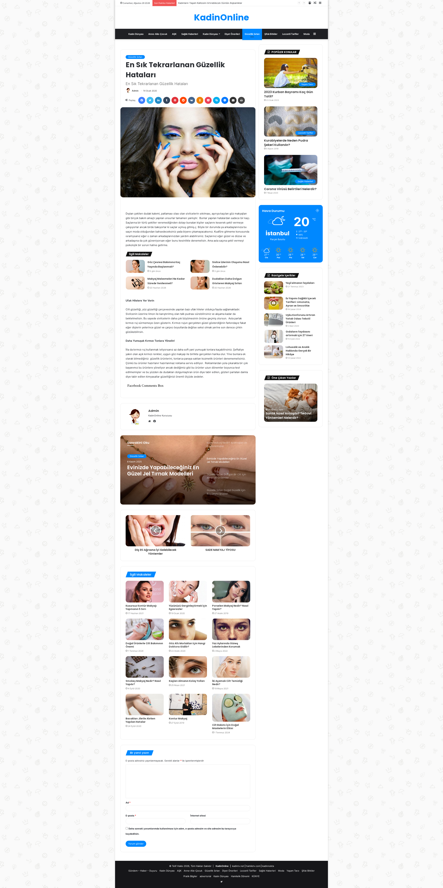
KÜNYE (256, 876)
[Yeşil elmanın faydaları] (273, 287)
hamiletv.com (253, 866)
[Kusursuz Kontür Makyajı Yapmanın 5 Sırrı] (145, 591)
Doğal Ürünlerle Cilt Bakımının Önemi (144, 645)
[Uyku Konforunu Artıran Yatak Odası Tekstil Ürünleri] (273, 319)
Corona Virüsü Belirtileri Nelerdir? (290, 189)
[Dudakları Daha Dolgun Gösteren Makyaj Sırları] (200, 283)
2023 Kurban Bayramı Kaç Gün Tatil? (288, 94)
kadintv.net (238, 866)
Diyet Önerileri (232, 34)
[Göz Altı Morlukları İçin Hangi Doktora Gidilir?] (188, 629)
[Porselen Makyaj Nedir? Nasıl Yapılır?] (231, 591)
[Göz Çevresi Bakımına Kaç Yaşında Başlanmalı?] (135, 266)
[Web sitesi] (150, 421)
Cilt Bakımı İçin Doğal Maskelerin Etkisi (225, 726)
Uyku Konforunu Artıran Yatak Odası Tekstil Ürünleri (300, 318)
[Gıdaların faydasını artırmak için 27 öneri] (273, 336)
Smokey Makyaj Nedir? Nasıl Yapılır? (143, 682)
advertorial (205, 876)
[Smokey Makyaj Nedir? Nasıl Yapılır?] (145, 667)
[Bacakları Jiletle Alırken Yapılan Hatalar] (145, 704)
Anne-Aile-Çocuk (157, 34)
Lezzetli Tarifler (290, 34)
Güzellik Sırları (252, 34)
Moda (307, 34)
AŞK (174, 34)
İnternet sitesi (198, 815)
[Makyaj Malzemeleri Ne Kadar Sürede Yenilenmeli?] (135, 283)
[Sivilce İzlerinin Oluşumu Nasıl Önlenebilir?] (200, 266)
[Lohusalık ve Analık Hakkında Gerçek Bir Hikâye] (273, 351)
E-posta (131, 815)
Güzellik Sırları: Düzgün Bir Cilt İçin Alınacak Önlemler (162, 470)
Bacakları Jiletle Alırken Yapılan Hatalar (140, 720)
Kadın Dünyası (135, 34)
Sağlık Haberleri (189, 34)
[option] (188, 470)
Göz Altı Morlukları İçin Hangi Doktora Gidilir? (187, 645)
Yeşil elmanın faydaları (300, 283)
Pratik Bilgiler (190, 876)
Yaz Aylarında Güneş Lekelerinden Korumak (226, 645)
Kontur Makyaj (178, 718)
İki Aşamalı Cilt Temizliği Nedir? (227, 682)
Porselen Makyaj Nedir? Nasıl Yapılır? (230, 607)
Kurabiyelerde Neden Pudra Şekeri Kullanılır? (286, 142)
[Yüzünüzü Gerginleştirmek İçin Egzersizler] (188, 591)
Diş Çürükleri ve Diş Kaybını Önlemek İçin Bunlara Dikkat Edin (288, 413)
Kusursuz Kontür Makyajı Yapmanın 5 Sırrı (141, 607)
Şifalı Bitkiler (270, 34)
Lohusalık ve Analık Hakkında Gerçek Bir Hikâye (298, 350)
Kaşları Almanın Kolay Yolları (187, 681)
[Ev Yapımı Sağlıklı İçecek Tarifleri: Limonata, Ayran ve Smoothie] (273, 303)
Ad (128, 802)
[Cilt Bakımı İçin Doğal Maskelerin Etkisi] (231, 708)
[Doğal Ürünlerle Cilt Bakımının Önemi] (145, 629)
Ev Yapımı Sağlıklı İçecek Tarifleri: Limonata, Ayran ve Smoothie (301, 302)
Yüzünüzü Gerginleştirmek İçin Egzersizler (188, 607)
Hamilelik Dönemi (240, 876)
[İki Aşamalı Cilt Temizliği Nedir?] (231, 667)
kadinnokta (268, 866)
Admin (135, 90)
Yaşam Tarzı (293, 870)
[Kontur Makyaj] (188, 704)
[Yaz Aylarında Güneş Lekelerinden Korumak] (231, 629)
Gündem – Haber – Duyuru (142, 870)
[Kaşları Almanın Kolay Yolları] (188, 667)
